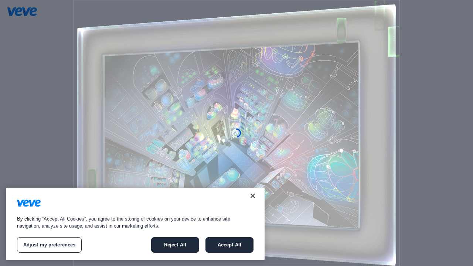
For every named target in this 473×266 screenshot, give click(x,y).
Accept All (229, 245)
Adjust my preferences (49, 245)
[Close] (253, 196)
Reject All (175, 245)
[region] (135, 224)
